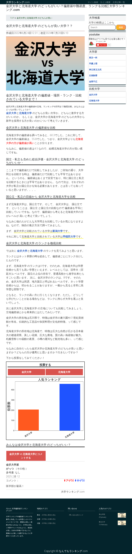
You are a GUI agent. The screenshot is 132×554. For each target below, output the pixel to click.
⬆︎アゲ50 (69, 480)
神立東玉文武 (95, 69)
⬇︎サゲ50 (80, 480)
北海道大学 (25, 113)
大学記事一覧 (119, 2)
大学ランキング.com (18, 2)
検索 (121, 27)
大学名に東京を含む (49, 515)
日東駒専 (93, 75)
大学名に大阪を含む (49, 523)
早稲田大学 (69, 236)
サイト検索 (93, 2)
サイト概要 (105, 2)
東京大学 (102, 522)
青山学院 (102, 514)
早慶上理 (93, 63)
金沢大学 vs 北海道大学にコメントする (25, 455)
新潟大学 (57, 231)
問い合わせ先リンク (76, 515)
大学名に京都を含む (49, 519)
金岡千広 (93, 81)
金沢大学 (11, 113)
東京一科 (93, 57)
